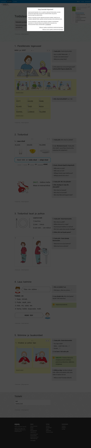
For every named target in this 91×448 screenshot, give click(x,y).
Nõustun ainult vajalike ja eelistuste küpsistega (53, 29)
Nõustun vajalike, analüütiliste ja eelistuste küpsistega (51, 27)
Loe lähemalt (48, 24)
